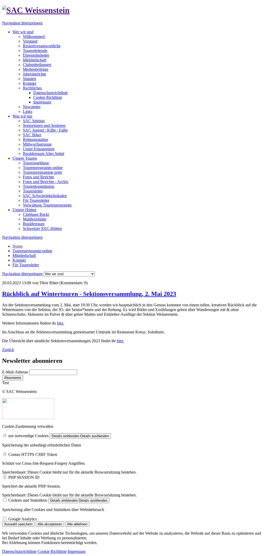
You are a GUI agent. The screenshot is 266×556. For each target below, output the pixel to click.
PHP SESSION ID (23, 477)
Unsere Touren (24, 158)
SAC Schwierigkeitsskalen (45, 195)
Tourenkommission (38, 186)
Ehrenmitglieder (36, 55)
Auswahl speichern (18, 524)
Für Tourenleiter (36, 200)
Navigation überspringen (22, 23)
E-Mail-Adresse (15, 372)
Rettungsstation (35, 139)
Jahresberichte (34, 74)
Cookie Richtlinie (47, 97)
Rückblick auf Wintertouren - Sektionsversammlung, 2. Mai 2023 (89, 293)
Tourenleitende (35, 50)
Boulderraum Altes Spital (43, 153)
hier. (60, 323)
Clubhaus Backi (36, 214)
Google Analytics (22, 519)
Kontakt (29, 83)
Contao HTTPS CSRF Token (32, 454)
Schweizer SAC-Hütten (42, 228)
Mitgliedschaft (34, 60)
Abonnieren (12, 378)
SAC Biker (32, 135)
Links (27, 111)
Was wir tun (22, 116)
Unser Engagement (38, 149)
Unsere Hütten (24, 210)
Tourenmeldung (36, 163)
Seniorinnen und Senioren (44, 125)
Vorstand (30, 41)
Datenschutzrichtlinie (50, 92)
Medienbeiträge (35, 69)
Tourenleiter (33, 191)
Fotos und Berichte (38, 177)
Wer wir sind (23, 32)
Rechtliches (32, 88)
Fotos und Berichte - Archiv (46, 181)
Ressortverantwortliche (42, 46)
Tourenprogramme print (42, 172)
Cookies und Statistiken (27, 500)
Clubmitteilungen (37, 64)
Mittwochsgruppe (37, 144)
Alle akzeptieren (50, 524)
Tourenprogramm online (43, 167)
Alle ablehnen (77, 524)
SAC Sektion (34, 121)
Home (17, 246)
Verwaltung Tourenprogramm (47, 205)
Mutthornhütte (34, 219)
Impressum (42, 102)
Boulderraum (33, 224)
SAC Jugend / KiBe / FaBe (45, 130)
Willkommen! (34, 36)
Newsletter (32, 107)
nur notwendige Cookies (28, 436)
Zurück (8, 349)
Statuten (29, 78)
